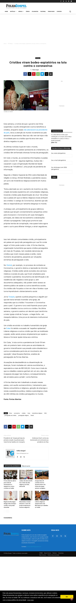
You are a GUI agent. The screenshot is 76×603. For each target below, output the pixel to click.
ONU (45, 413)
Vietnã (9, 265)
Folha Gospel (35, 69)
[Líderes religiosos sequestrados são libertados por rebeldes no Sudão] (42, 495)
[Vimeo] (69, 1)
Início (5, 43)
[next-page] (8, 511)
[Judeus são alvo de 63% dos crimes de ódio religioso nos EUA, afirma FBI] (26, 474)
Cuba (8, 328)
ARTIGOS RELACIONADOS (12, 466)
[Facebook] (61, 1)
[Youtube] (71, 1)
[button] (70, 11)
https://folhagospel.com (22, 453)
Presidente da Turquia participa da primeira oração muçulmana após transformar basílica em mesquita (14, 440)
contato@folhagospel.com (34, 546)
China (10, 413)
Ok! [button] (67, 597)
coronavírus (17, 413)
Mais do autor (26, 466)
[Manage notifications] (71, 598)
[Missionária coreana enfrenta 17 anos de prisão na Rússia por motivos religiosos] (26, 495)
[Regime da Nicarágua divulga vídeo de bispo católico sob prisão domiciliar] (10, 495)
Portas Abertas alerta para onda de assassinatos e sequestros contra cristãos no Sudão (10, 484)
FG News (10, 43)
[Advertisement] (50, 6)
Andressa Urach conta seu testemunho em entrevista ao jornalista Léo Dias (39, 440)
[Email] (46, 74)
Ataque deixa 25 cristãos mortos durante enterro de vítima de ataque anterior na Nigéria (40, 484)
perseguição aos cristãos (10, 415)
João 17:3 (54, 142)
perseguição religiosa (23, 415)
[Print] (51, 74)
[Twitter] (61, 536)
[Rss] (65, 536)
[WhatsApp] (38, 74)
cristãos (23, 413)
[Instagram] (63, 1)
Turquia (11, 297)
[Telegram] (42, 74)
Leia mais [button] (30, 600)
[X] (66, 1)
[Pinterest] (34, 74)
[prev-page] (5, 511)
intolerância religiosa (37, 413)
